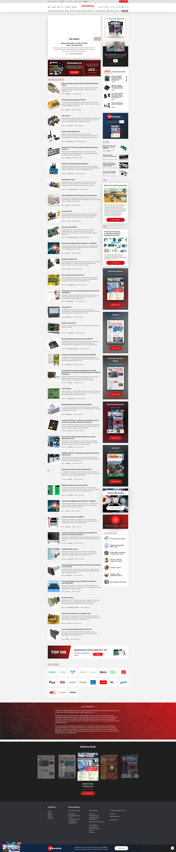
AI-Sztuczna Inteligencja (58, 10)
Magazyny (107, 7)
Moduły (113, 81)
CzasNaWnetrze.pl (72, 822)
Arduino (67, 10)
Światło (69, 269)
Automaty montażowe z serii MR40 (73, 517)
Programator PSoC (67, 597)
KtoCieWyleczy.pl (113, 819)
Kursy (58, 7)
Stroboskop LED (67, 211)
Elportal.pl (91, 830)
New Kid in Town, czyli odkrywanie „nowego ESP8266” (109, 147)
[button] (95, 39)
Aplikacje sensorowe (72, 189)
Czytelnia (67, 7)
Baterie (85, 10)
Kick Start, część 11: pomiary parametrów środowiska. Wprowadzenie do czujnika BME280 (74, 45)
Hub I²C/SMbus (66, 388)
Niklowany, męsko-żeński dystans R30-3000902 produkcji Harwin (80, 84)
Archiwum (112, 7)
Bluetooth (90, 10)
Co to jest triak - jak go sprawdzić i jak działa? (109, 172)
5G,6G (49, 10)
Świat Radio (91, 832)
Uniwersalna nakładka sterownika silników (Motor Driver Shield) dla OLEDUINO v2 (117, 95)
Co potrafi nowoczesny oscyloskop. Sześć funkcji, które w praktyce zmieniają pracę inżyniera (79, 533)
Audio (73, 10)
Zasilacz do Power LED (69, 323)
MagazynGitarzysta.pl (94, 815)
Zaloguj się (124, 1)
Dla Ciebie (74, 7)
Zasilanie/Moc (70, 173)
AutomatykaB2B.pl (93, 827)
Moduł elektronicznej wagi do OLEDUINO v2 (117, 103)
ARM (71, 10)
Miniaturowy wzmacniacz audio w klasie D (75, 485)
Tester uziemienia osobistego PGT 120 (74, 100)
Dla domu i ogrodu (71, 284)
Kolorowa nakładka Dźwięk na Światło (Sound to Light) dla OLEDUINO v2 (116, 78)
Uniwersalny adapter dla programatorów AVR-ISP (77, 339)
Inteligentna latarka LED (69, 259)
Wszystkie (125, 10)
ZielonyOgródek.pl (72, 821)
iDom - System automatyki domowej (73, 275)
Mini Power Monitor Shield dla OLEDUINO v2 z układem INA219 (117, 87)
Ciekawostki (68, 157)
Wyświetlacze (68, 317)
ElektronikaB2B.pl (93, 825)
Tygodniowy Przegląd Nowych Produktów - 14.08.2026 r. (79, 243)
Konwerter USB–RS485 (69, 227)
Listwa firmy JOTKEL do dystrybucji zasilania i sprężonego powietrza (80, 148)
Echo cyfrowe (66, 115)
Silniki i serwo (68, 414)
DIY (94, 10)
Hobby (68, 221)
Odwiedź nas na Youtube (115, 63)
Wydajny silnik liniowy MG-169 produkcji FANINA (77, 404)
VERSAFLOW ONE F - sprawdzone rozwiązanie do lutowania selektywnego (80, 454)
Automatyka (79, 10)
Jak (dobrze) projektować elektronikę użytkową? (77, 469)
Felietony (67, 253)
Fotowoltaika (118, 10)
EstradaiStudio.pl (93, 819)
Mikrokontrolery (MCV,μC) (110, 151)
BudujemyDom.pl (72, 813)
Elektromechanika (100, 10)
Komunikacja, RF (71, 141)
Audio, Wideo (70, 125)
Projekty (54, 7)
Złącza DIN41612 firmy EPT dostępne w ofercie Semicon (79, 195)
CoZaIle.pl (70, 817)
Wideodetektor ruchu (68, 179)
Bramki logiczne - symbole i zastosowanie (109, 155)
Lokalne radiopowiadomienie (70, 131)
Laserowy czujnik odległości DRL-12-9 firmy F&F (77, 629)
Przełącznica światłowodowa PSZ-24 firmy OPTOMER (79, 354)
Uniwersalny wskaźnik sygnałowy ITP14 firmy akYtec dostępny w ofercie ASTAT (81, 565)
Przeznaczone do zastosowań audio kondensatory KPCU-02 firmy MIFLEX (80, 291)
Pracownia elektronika (73, 237)
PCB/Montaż (68, 93)
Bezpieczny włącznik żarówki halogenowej (75, 163)
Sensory (67, 639)
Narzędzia (67, 109)
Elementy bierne (110, 10)
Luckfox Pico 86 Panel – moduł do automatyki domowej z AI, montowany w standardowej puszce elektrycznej (80, 421)
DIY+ (63, 7)
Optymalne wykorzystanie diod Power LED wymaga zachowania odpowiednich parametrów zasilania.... (81, 326)
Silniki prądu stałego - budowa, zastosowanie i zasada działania (109, 164)
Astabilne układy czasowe (70, 549)
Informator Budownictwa (74, 819)
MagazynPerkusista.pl (94, 817)
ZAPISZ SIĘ (121, 848)
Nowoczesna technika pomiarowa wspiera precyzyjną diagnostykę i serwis (78, 437)
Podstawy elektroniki (76, 55)
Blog (49, 7)
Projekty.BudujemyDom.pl (74, 815)
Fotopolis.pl (112, 813)
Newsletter (101, 7)
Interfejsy (67, 205)
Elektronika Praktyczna (94, 828)
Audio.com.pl (92, 813)
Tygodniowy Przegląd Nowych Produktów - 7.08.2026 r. (79, 501)
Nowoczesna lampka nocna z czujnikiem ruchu (76, 613)
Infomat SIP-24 (66, 307)
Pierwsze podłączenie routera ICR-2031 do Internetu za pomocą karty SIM (79, 582)
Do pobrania (118, 7)
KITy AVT (50, 811)
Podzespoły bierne (69, 301)
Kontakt (49, 813)
